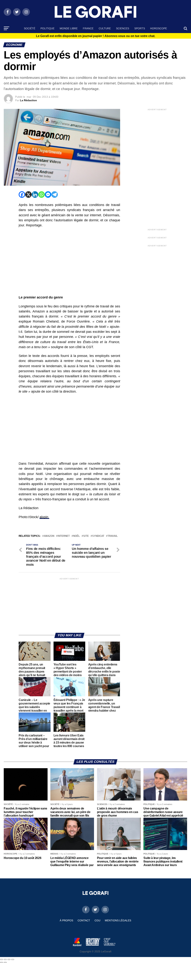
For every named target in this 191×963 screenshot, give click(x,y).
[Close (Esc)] (1, 959)
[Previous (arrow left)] (1, 962)
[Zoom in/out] (12, 959)
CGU (97, 920)
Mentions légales (118, 920)
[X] (28, 194)
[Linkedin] (35, 194)
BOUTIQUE (95, 38)
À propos (66, 920)
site (86, 536)
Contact (84, 920)
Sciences (122, 28)
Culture (105, 28)
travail (113, 536)
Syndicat (98, 536)
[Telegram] (54, 194)
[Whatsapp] (41, 194)
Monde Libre (69, 28)
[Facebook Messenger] (48, 194)
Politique (47, 28)
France (88, 28)
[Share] (5, 959)
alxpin (44, 517)
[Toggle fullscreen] (8, 959)
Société (29, 28)
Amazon (49, 536)
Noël (76, 536)
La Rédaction (28, 100)
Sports (139, 28)
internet (64, 536)
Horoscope (158, 28)
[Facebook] (22, 194)
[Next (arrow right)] (5, 962)
